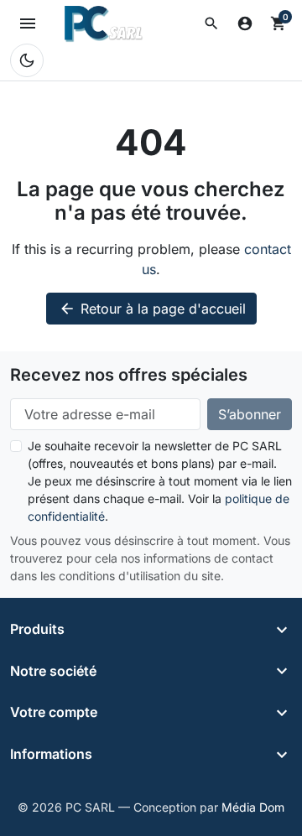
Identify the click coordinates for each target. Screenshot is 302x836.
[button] (211, 23)
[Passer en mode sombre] (27, 60)
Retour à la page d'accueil (152, 308)
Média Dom (252, 807)
